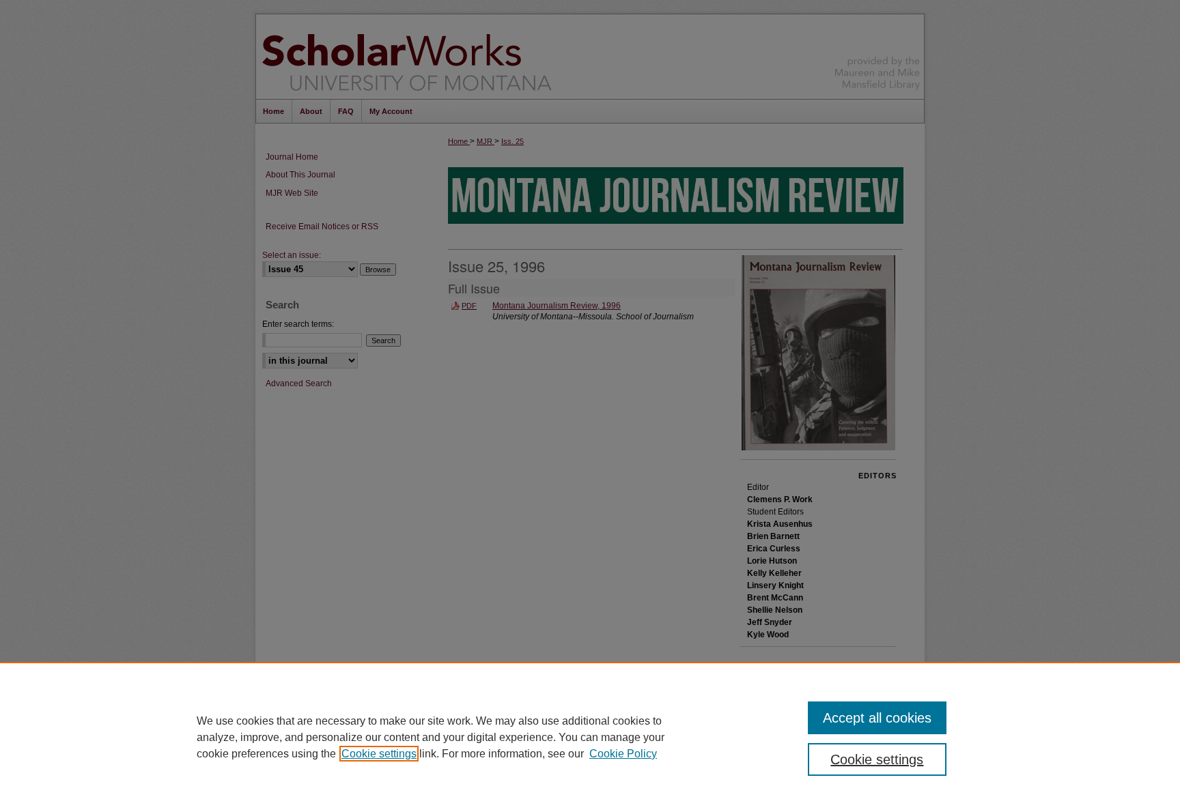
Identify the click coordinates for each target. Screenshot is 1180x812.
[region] (590, 737)
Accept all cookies (877, 717)
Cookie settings (379, 753)
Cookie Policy (623, 753)
